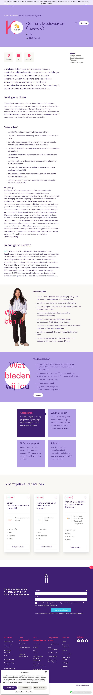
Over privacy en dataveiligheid (52, 661)
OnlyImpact (65, 663)
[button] (46, 672)
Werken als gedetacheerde (23, 655)
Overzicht (22, 644)
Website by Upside (82, 685)
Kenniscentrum (66, 654)
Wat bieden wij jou (76, 62)
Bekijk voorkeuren (39, 687)
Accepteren (10, 687)
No (51, 3)
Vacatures (13, 16)
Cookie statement (20, 691)
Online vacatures (9, 659)
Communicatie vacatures (8, 646)
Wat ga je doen (75, 56)
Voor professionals (53, 644)
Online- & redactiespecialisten (39, 665)
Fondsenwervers (38, 669)
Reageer (83, 23)
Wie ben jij (73, 60)
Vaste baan (22, 651)
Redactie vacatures (10, 656)
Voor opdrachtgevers (53, 648)
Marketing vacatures (7, 651)
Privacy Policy (29, 691)
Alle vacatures (8, 641)
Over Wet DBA (52, 656)
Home (6, 16)
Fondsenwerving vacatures (9, 664)
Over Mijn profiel (53, 653)
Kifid (6, 251)
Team (64, 641)
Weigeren (25, 687)
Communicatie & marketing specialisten (38, 658)
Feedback (65, 666)
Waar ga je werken (76, 58)
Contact (65, 650)
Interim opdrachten (24, 647)
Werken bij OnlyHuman (65, 646)
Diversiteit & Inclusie (66, 658)
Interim (35, 647)
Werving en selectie (36, 652)
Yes (48, 3)
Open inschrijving (9, 668)
